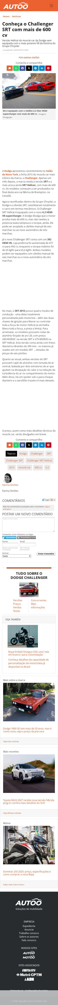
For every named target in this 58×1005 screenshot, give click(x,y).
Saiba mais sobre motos (13, 884)
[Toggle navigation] (51, 6)
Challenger (31, 178)
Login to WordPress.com (26, 537)
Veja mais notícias (11, 741)
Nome (5, 541)
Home (6, 16)
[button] (10, 68)
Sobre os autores (29, 936)
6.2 (47, 467)
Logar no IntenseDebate (9, 537)
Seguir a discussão (53, 499)
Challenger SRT (14, 460)
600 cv (38, 467)
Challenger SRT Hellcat (39, 460)
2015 (11, 467)
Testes (16, 611)
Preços (17, 603)
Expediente (29, 926)
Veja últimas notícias (12, 813)
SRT (49, 453)
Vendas (17, 607)
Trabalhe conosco (29, 933)
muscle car (24, 467)
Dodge (8, 171)
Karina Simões (31, 57)
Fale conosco (29, 940)
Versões (17, 600)
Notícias (16, 16)
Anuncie (29, 929)
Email (22, 541)
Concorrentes (38, 600)
